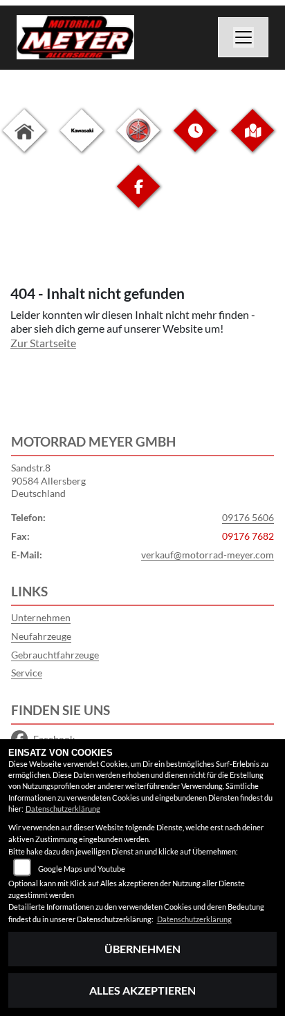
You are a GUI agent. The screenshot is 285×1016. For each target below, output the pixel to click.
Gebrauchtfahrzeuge (55, 655)
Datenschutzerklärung (63, 808)
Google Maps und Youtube (81, 868)
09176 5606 (248, 517)
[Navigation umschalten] (243, 37)
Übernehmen (142, 948)
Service (26, 672)
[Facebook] (138, 197)
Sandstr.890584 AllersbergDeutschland (48, 480)
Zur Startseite (43, 342)
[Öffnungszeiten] (195, 141)
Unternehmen (41, 617)
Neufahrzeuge (41, 636)
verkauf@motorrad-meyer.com (207, 554)
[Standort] (252, 141)
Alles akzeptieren (142, 990)
